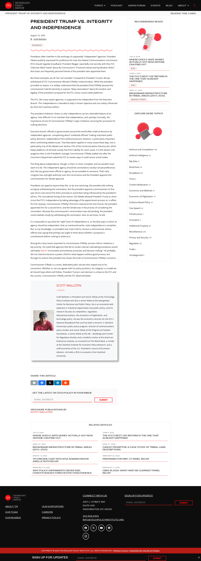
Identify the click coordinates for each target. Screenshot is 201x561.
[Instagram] (86, 536)
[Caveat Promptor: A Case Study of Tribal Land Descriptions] (135, 447)
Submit (103, 399)
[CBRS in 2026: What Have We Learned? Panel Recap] (135, 470)
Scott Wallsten (40, 39)
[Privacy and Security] (148, 237)
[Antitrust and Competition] (148, 149)
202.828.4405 (91, 516)
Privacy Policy (51, 517)
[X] (94, 528)
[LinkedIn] (109, 528)
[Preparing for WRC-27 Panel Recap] (135, 458)
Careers (47, 512)
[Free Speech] (148, 208)
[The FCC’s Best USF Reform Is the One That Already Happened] (148, 79)
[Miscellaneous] (148, 232)
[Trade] (148, 249)
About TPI (11, 506)
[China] (148, 179)
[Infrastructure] (148, 214)
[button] (194, 5)
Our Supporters (53, 506)
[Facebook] (86, 528)
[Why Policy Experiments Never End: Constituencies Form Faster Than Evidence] (66, 470)
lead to (43, 250)
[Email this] (34, 382)
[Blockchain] (148, 167)
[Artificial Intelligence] (148, 155)
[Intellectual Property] (148, 226)
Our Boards (13, 517)
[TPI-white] (17, 5)
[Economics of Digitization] (148, 196)
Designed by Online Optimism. (145, 551)
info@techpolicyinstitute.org (103, 519)
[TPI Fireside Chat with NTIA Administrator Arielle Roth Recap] (66, 458)
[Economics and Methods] (148, 191)
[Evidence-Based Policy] (148, 202)
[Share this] (42, 382)
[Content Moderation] (148, 185)
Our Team (11, 512)
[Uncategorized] (148, 255)
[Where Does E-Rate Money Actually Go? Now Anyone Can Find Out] (148, 62)
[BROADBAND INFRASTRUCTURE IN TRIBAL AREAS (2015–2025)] (148, 94)
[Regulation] (148, 243)
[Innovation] (148, 220)
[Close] (199, 557)
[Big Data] (148, 161)
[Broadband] (148, 173)
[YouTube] (101, 528)
